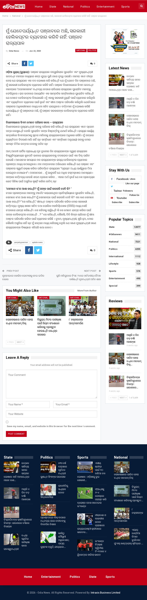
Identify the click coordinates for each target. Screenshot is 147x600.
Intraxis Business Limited (105, 592)
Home (38, 6)
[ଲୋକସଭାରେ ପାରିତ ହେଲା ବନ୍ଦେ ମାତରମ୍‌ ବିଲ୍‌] (20, 306)
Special (113, 285)
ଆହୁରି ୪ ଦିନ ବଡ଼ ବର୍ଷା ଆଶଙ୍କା (133, 102)
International (116, 256)
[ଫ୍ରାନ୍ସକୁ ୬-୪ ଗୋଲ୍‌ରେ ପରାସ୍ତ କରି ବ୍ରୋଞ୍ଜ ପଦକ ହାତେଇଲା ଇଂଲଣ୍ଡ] (85, 493)
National (68, 6)
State (52, 6)
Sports (125, 6)
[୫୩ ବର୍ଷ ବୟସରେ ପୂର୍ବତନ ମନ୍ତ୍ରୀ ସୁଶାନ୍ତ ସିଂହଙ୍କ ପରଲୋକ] (48, 467)
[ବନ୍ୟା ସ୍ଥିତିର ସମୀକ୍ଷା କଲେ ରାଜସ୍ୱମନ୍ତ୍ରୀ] (11, 539)
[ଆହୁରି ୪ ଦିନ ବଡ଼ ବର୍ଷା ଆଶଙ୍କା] (116, 103)
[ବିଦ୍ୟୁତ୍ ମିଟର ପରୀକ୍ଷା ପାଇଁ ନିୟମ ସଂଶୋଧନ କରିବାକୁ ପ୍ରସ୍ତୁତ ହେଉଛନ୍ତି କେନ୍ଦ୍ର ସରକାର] (51, 306)
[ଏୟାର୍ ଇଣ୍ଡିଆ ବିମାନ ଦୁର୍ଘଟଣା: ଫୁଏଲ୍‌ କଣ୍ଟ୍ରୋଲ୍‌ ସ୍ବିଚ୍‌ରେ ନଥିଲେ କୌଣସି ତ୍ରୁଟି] (121, 534)
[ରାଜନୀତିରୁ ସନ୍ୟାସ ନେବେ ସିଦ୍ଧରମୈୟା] (48, 490)
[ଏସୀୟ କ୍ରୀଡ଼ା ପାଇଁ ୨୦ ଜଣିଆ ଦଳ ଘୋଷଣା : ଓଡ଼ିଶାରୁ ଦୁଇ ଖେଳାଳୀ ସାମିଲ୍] (85, 467)
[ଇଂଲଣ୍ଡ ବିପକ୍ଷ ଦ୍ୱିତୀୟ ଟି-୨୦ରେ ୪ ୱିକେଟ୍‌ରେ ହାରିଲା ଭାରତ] (85, 545)
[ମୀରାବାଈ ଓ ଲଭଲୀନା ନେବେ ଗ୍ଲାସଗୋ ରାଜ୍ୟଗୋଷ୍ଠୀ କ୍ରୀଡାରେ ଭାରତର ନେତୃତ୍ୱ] (85, 519)
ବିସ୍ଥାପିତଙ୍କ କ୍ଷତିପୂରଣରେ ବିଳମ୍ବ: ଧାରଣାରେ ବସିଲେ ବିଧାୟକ (18, 523)
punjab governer (21, 242)
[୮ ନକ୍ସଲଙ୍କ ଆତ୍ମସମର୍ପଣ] (83, 306)
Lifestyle (113, 263)
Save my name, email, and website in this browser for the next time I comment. (51, 426)
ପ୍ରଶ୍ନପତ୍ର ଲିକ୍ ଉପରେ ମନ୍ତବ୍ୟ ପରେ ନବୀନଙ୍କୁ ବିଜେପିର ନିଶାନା (53, 521)
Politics (85, 6)
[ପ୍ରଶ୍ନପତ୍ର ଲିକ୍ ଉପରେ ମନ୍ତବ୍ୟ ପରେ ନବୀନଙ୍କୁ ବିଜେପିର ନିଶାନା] (48, 510)
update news (37, 242)
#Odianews (115, 234)
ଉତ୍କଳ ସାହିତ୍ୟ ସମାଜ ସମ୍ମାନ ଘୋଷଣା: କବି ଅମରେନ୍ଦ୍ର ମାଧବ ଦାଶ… (125, 318)
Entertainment (105, 6)
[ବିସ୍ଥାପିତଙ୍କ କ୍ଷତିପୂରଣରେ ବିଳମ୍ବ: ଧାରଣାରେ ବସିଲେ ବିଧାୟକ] (116, 139)
